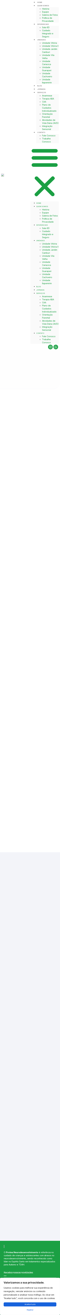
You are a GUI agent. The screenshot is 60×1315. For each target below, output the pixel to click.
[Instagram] (50, 347)
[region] (30, 1296)
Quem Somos (43, 6)
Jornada (41, 89)
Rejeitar (30, 1310)
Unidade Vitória (49, 43)
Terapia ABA (48, 98)
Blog (39, 86)
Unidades (41, 40)
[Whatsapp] (55, 347)
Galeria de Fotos (50, 15)
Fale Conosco (48, 135)
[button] (44, 172)
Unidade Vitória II (50, 46)
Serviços (41, 92)
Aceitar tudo (30, 1304)
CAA (44, 101)
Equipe (45, 12)
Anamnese (47, 95)
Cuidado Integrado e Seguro (47, 33)
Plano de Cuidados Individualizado (49, 108)
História (45, 9)
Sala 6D (46, 27)
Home (39, 2)
